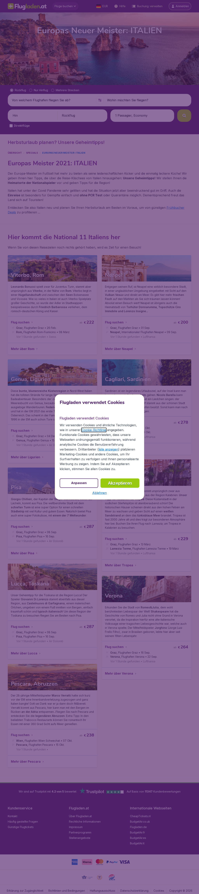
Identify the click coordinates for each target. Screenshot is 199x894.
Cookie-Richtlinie (94, 430)
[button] (99, 493)
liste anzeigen (108, 449)
